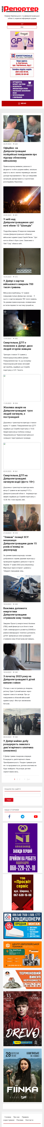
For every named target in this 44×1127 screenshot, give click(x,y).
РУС (22, 27)
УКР (22, 24)
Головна (8, 1117)
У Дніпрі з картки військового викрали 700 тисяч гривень (18, 284)
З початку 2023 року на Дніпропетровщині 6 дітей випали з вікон (19, 679)
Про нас (16, 1117)
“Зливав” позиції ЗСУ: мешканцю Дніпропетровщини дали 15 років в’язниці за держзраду (20, 543)
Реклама (20, 1120)
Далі (28, 779)
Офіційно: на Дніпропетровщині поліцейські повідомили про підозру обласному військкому (20, 154)
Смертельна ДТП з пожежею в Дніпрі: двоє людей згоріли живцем (18, 345)
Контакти (29, 1120)
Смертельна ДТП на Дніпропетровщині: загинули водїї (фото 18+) (18, 478)
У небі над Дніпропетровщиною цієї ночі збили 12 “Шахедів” (18, 222)
